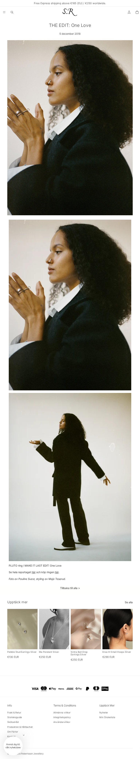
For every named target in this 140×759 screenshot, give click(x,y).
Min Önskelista (107, 717)
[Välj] (63, 643)
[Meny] (4, 12)
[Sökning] (12, 12)
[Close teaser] (24, 735)
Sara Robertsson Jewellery (30, 753)
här (34, 572)
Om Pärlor (12, 731)
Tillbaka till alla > (70, 588)
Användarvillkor (61, 722)
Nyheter (103, 712)
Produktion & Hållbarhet (20, 727)
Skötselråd (13, 722)
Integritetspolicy (62, 717)
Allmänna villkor (62, 712)
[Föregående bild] (11, 629)
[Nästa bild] (34, 629)
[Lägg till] (32, 643)
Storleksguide (14, 717)
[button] (13, 745)
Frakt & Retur (14, 712)
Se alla (129, 602)
